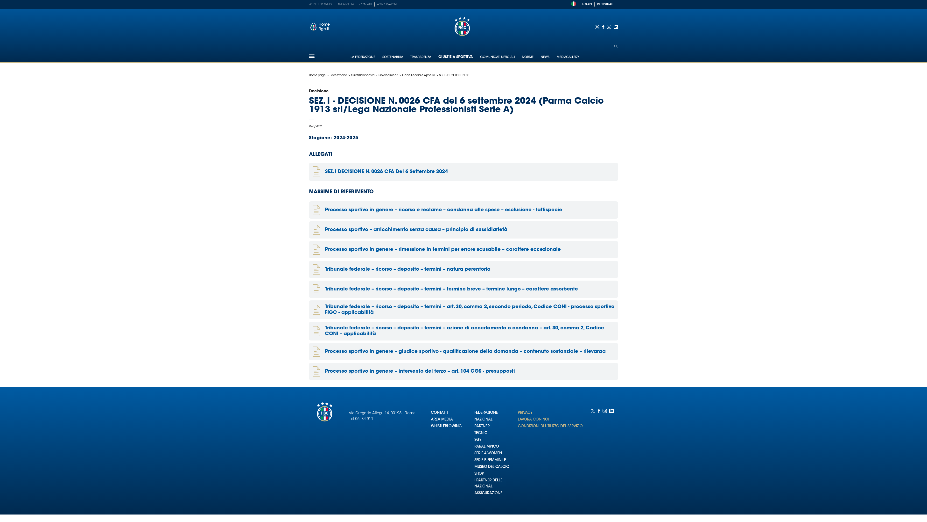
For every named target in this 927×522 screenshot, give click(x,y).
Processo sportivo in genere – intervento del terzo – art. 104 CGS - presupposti (420, 371)
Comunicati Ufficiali (497, 57)
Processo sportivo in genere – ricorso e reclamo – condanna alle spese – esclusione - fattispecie (443, 210)
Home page (317, 75)
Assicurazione (387, 4)
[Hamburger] (312, 56)
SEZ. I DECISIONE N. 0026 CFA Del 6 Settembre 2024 (386, 171)
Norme (528, 57)
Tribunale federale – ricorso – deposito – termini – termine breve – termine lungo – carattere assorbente (451, 289)
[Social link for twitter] (597, 27)
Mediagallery (568, 57)
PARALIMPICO (486, 447)
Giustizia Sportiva (455, 57)
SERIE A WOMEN (488, 453)
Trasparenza (420, 57)
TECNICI (481, 433)
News (545, 57)
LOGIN (587, 4)
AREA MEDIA (442, 419)
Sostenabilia (392, 57)
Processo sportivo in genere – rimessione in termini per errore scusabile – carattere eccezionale (443, 249)
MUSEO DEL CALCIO (491, 467)
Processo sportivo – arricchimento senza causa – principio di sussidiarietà (416, 229)
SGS (477, 440)
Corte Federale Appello (418, 75)
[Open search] (616, 46)
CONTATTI (439, 413)
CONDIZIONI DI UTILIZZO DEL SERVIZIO (550, 426)
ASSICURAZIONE (488, 493)
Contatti (365, 4)
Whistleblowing (320, 4)
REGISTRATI (605, 4)
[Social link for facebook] (603, 27)
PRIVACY (525, 413)
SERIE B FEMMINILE (490, 460)
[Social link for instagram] (609, 27)
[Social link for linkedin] (616, 27)
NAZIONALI (483, 419)
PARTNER (482, 426)
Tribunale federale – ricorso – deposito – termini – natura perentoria (408, 269)
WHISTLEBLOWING (446, 426)
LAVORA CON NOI (533, 419)
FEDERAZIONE (486, 413)
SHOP (479, 474)
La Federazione (363, 57)
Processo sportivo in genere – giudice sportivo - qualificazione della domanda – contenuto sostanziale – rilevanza (465, 351)
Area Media (345, 4)
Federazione (338, 75)
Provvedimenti (388, 75)
